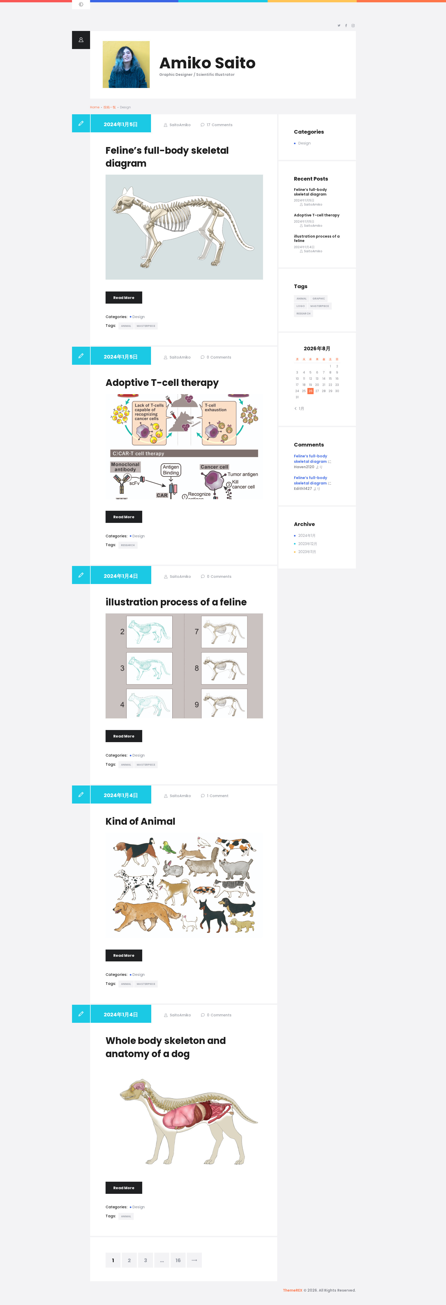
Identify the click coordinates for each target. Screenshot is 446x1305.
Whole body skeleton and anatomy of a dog (166, 1047)
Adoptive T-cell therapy (162, 382)
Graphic (319, 299)
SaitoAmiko (180, 124)
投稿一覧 (109, 107)
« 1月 (300, 408)
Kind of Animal (141, 821)
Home (94, 107)
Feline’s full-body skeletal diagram (167, 157)
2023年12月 (307, 543)
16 (181, 1258)
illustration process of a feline (176, 602)
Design (138, 316)
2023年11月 (307, 551)
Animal (126, 326)
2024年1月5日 (121, 124)
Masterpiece (146, 326)
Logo (301, 306)
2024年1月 (307, 535)
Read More (123, 297)
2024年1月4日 (121, 576)
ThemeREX (292, 1290)
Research (128, 545)
